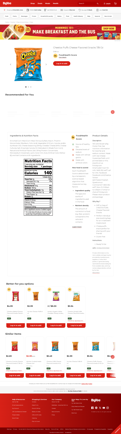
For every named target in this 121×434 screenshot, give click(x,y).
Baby (88, 16)
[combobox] (88, 3)
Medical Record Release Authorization (75, 429)
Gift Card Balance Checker (19, 411)
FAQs (53, 415)
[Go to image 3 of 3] (31, 87)
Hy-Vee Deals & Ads (77, 403)
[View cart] (115, 3)
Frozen (34, 16)
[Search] (97, 3)
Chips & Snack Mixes (22, 22)
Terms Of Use (54, 429)
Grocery (34, 401)
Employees (90, 429)
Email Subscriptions (17, 405)
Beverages (24, 16)
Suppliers (110, 429)
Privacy (15, 429)
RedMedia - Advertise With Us (60, 405)
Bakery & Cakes (36, 411)
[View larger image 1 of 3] (28, 64)
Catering (34, 418)
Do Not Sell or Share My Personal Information (31, 429)
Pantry (15, 16)
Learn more (76, 227)
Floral (67, 16)
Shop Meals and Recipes (78, 406)
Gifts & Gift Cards (36, 415)
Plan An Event (36, 421)
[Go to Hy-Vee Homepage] (7, 3)
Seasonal (97, 16)
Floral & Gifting (36, 408)
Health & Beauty (78, 16)
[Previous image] (10, 64)
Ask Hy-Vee (15, 401)
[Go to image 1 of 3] (26, 87)
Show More (96, 272)
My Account (15, 408)
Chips (31, 22)
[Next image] (46, 64)
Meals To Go (35, 405)
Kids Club (74, 413)
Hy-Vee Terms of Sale (74, 391)
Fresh (6, 16)
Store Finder (15, 418)
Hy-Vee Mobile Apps (77, 409)
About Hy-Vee (55, 401)
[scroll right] (113, 112)
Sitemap (9, 429)
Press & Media (16, 415)
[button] (62, 57)
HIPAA (62, 429)
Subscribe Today (86, 384)
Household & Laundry (47, 16)
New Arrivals (108, 16)
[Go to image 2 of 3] (28, 87)
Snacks (13, 22)
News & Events (56, 411)
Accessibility (68, 432)
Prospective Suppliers (100, 429)
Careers (54, 408)
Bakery (59, 16)
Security (47, 429)
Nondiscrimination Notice (56, 432)
